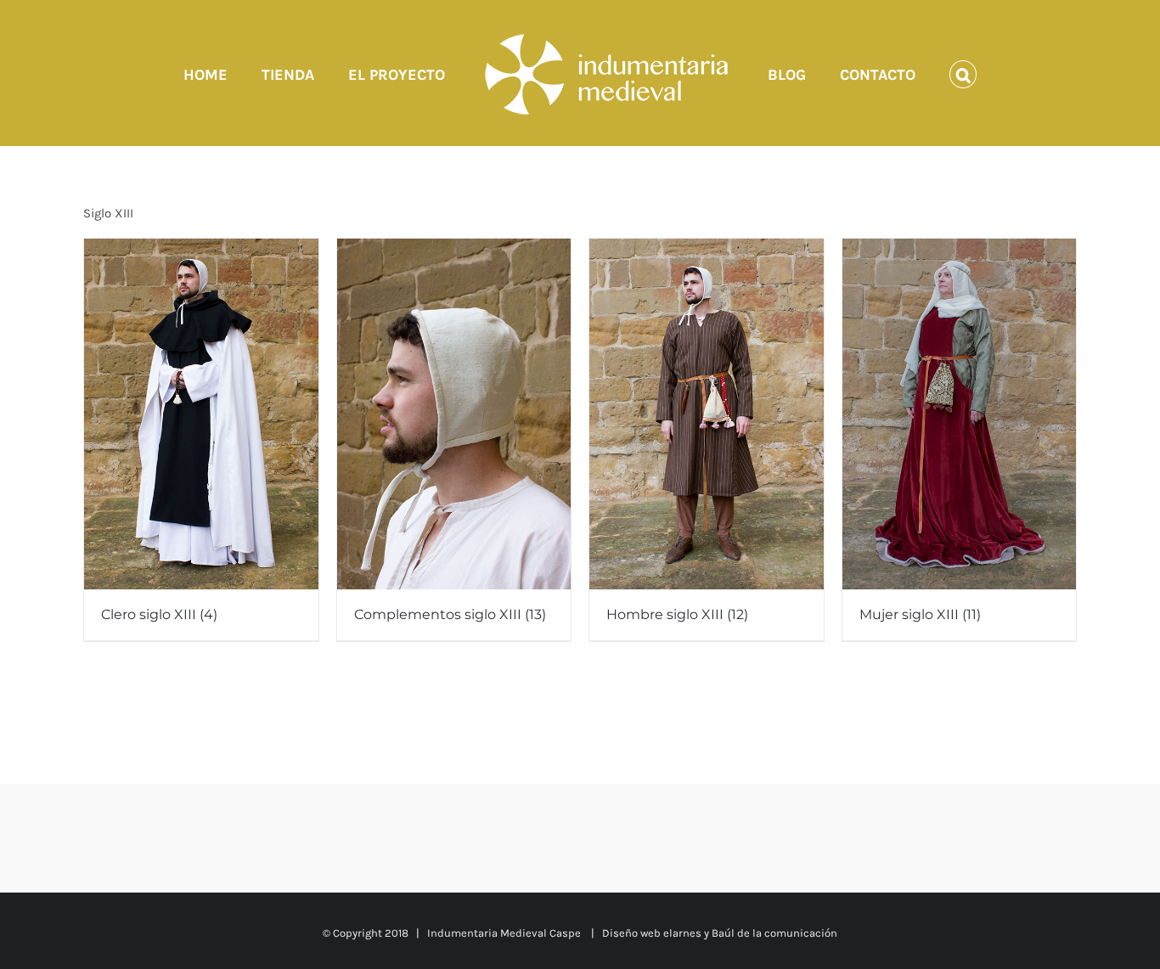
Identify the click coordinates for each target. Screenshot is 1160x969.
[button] (912, 73)
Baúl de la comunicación (774, 933)
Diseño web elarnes (651, 933)
